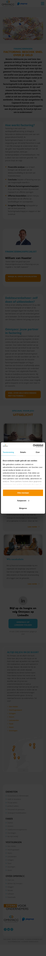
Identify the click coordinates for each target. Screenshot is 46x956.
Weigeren (23, 508)
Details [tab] (23, 452)
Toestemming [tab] (8, 452)
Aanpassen (21, 500)
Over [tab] (38, 452)
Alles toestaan (23, 493)
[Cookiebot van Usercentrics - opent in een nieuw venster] (33, 445)
